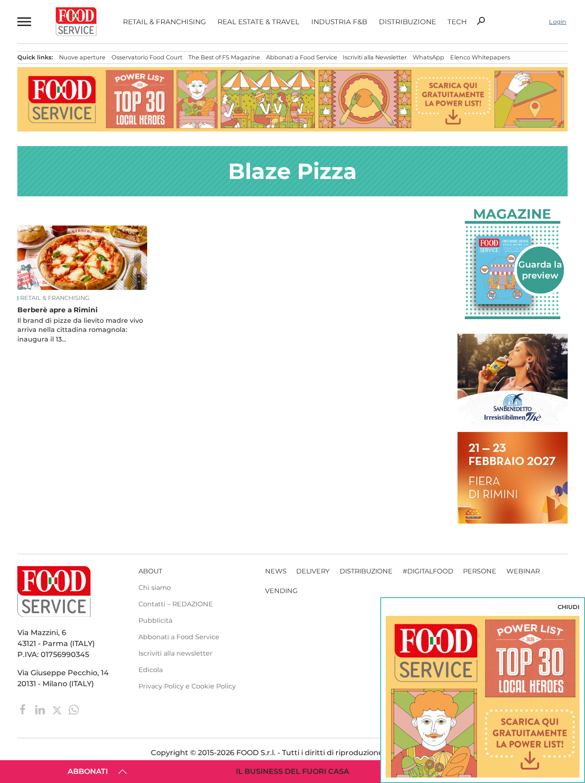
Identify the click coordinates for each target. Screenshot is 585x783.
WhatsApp (428, 57)
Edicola (150, 670)
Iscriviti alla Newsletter (375, 57)
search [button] (480, 21)
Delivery (313, 571)
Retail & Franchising (164, 21)
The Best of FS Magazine (224, 57)
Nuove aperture (82, 57)
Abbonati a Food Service (301, 57)
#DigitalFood (428, 571)
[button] (23, 22)
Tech (457, 21)
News (276, 571)
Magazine (512, 214)
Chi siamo (154, 587)
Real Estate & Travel (258, 21)
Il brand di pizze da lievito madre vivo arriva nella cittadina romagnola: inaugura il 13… (80, 329)
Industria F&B (339, 21)
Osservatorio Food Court (147, 57)
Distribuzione (407, 21)
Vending (281, 591)
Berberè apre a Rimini (57, 309)
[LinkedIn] (41, 709)
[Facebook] (24, 709)
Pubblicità (155, 620)
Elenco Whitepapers (480, 57)
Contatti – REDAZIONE (175, 604)
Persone (479, 571)
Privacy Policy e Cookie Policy (187, 686)
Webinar (523, 571)
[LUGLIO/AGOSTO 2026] (512, 270)
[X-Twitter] (57, 709)
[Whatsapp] (74, 709)
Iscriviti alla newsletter (175, 653)
